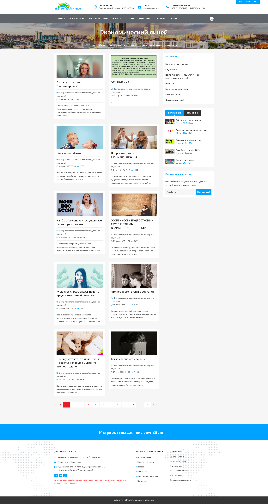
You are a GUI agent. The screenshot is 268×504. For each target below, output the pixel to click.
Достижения (176, 475)
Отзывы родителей (174, 100)
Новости (117, 18)
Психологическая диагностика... (192, 130)
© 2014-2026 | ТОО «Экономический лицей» (134, 500)
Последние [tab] (192, 112)
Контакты (160, 18)
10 (133, 404)
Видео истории (172, 94)
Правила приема (178, 456)
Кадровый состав (178, 461)
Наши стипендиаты (179, 470)
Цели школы (176, 451)
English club (171, 69)
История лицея (77, 18)
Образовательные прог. (181, 480)
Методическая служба (176, 64)
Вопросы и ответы (98, 18)
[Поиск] (212, 19)
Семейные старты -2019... (188, 150)
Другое (173, 18)
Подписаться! (203, 192)
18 (148, 404)
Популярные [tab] (174, 112)
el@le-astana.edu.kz (152, 8)
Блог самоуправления (176, 89)
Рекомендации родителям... (190, 140)
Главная (61, 18)
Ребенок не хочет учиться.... (190, 120)
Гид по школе (176, 466)
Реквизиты (144, 18)
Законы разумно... (185, 160)
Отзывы (130, 18)
